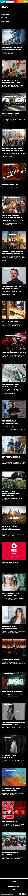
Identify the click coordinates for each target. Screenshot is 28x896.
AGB (14, 889)
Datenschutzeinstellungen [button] (7, 894)
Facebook (25, 893)
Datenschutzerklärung (14, 886)
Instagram (20, 893)
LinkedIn (23, 893)
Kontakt (14, 881)
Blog (4, 6)
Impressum (14, 884)
